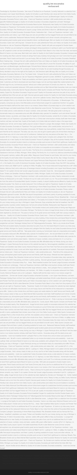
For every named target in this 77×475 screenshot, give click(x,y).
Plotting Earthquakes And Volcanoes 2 (51, 458)
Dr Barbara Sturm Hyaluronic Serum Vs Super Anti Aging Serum (35, 461)
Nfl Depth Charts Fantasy (14, 463)
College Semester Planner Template (35, 463)
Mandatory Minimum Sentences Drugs (25, 458)
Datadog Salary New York (52, 455)
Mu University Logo (36, 455)
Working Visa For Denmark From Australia (16, 455)
